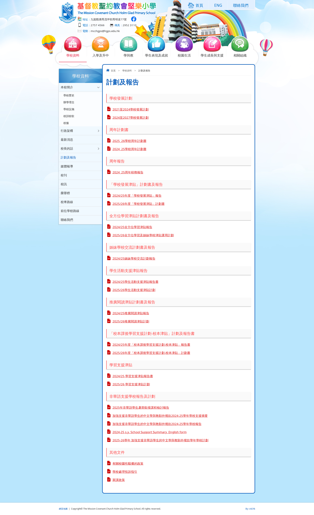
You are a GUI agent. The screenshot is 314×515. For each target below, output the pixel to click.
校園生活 (184, 55)
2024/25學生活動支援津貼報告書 (135, 282)
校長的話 (67, 148)
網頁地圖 (63, 508)
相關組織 (240, 55)
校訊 (64, 184)
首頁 (113, 70)
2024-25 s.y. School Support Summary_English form (149, 432)
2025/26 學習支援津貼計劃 (131, 384)
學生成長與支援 (212, 55)
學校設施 (68, 109)
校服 (66, 123)
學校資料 (72, 55)
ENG (218, 5)
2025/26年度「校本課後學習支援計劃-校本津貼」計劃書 (151, 353)
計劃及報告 (68, 157)
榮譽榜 (65, 193)
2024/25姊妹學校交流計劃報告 (133, 258)
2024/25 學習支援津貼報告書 (132, 376)
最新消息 (67, 139)
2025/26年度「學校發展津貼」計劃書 (138, 204)
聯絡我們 (240, 5)
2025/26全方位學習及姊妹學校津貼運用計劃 (143, 235)
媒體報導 (67, 166)
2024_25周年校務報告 (127, 172)
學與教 (128, 55)
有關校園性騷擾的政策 (127, 463)
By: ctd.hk (250, 508)
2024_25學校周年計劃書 (129, 149)
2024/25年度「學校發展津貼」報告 (137, 195)
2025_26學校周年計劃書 (129, 141)
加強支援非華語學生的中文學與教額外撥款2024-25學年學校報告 (157, 424)
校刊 (64, 175)
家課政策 (118, 480)
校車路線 (67, 202)
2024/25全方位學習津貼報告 (132, 227)
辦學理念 (68, 102)
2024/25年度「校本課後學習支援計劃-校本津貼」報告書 (151, 344)
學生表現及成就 (156, 55)
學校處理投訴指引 (124, 472)
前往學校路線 (70, 211)
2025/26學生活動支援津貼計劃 (133, 290)
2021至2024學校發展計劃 (130, 109)
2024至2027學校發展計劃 (130, 117)
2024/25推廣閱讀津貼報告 (130, 313)
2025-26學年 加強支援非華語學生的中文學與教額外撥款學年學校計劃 (160, 440)
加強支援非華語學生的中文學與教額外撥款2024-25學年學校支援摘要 (160, 416)
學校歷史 (68, 95)
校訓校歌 (68, 116)
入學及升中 (100, 55)
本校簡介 (67, 87)
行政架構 (67, 131)
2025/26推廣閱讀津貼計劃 (130, 321)
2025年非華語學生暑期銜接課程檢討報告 (140, 407)
